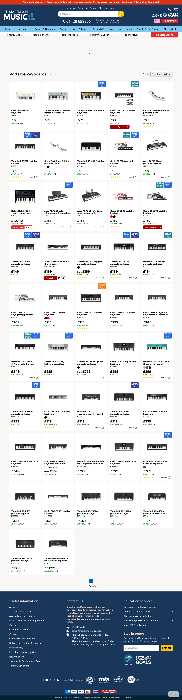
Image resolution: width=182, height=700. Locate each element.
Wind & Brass (80, 29)
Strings (63, 29)
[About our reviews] (165, 15)
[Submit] (121, 14)
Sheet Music (170, 29)
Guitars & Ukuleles (45, 29)
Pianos (8, 29)
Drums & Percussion (103, 29)
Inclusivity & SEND (99, 34)
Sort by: (146, 74)
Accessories (125, 29)
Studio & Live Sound (148, 29)
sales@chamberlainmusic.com (87, 631)
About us (71, 8)
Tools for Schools (69, 34)
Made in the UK (41, 34)
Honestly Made (13, 34)
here (79, 615)
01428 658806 (79, 626)
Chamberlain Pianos (86, 8)
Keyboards (23, 29)
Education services (106, 8)
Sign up (166, 647)
